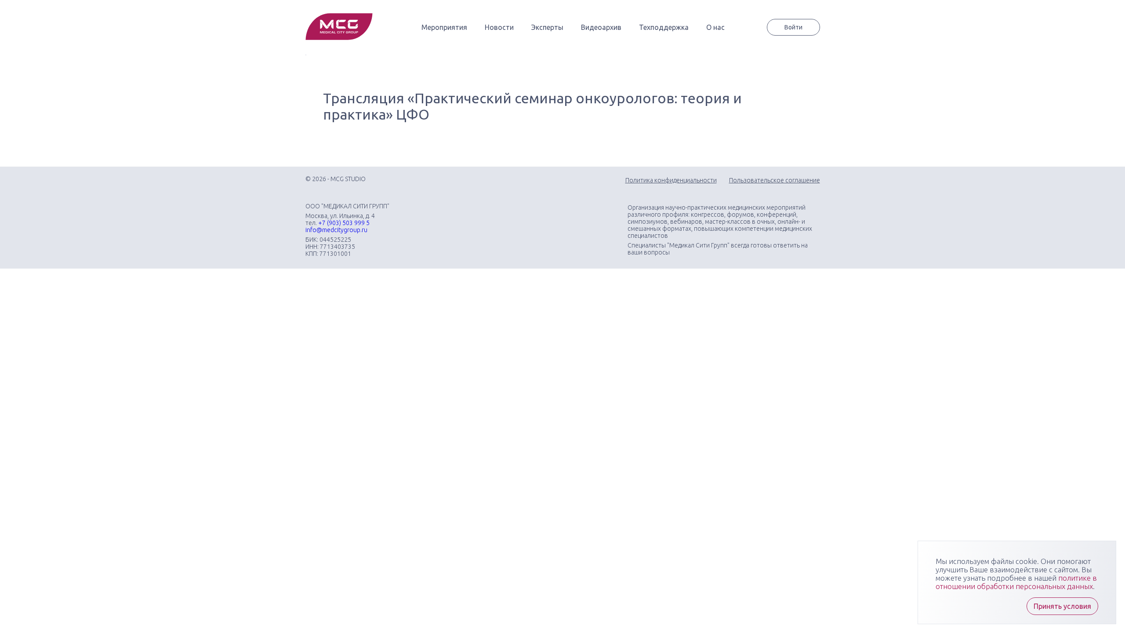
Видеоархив (601, 27)
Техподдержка (664, 27)
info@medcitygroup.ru (336, 229)
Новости (499, 27)
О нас (715, 27)
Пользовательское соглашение (774, 180)
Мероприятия (444, 27)
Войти (793, 27)
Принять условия (1062, 606)
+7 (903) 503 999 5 (344, 222)
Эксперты (547, 27)
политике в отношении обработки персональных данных (1016, 582)
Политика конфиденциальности (671, 180)
